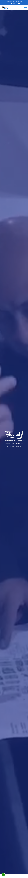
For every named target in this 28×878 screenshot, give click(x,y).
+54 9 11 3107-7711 (17, 1)
